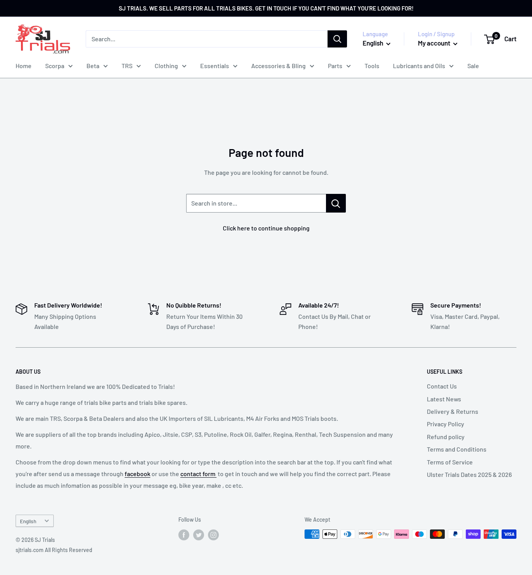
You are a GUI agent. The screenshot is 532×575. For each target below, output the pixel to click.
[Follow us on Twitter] (198, 534)
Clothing (166, 65)
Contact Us (442, 386)
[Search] (337, 38)
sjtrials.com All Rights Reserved (54, 550)
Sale (473, 65)
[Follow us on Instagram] (213, 534)
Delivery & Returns (452, 411)
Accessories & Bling (278, 65)
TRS (127, 65)
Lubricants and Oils (419, 65)
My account (434, 43)
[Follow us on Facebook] (183, 534)
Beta (92, 65)
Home (24, 65)
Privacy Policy (445, 423)
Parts (335, 65)
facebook (137, 473)
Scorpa (54, 65)
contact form (198, 473)
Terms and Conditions (456, 449)
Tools (372, 65)
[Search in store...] (336, 203)
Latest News (444, 399)
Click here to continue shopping (266, 228)
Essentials (214, 65)
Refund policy (446, 436)
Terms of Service (450, 462)
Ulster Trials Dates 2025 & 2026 (469, 474)
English (28, 521)
